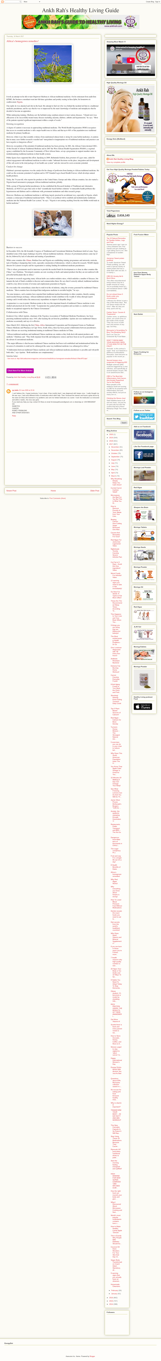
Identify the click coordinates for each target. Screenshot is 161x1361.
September (115, 457)
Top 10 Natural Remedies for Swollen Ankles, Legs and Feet (116, 240)
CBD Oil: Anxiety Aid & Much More (115, 277)
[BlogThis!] (48, 377)
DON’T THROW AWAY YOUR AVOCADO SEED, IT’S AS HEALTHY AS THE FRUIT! (116, 343)
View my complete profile (116, 162)
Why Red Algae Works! (114, 881)
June (113, 466)
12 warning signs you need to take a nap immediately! (116, 584)
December (115, 447)
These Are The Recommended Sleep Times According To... (116, 606)
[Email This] (46, 377)
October (114, 453)
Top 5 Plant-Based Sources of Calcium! (116, 711)
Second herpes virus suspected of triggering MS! (117, 361)
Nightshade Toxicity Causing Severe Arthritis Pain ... (116, 554)
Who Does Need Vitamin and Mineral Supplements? (116, 938)
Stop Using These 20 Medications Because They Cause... (116, 1141)
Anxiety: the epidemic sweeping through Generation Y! (116, 816)
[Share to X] (51, 377)
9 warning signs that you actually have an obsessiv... (116, 1277)
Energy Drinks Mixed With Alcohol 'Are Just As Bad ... (116, 1071)
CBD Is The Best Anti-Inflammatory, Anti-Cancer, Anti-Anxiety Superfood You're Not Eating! (116, 379)
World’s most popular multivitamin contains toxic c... (116, 1219)
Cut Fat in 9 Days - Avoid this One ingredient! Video (116, 566)
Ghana (28, 260)
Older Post (94, 491)
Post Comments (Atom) (58, 498)
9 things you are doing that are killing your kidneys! (115, 629)
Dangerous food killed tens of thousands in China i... (116, 841)
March (113, 476)
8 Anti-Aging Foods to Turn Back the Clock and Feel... (116, 688)
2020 (111, 434)
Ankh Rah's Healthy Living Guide (80, 10)
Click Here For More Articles (20, 371)
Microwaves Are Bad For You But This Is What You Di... (116, 499)
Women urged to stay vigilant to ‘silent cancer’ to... (116, 1051)
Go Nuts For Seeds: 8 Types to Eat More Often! (116, 595)
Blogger (92, 1356)
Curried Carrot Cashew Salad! (116, 490)
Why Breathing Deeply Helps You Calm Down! (116, 482)
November (115, 450)
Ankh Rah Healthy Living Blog (121, 159)
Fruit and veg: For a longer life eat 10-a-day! (116, 859)
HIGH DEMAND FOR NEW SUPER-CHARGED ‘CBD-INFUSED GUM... (116, 1181)
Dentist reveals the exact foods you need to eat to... (116, 915)
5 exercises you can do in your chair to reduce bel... (116, 746)
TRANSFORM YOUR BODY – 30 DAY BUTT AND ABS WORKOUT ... (116, 1116)
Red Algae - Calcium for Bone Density (116, 721)
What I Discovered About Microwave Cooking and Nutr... (116, 1207)
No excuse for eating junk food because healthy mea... (116, 1095)
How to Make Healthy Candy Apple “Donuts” (116, 1229)
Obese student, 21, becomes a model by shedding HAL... (116, 996)
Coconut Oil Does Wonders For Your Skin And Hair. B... (115, 1252)
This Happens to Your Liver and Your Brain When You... (116, 618)
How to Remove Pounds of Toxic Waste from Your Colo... (116, 511)
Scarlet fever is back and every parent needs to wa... (116, 1028)
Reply (14, 416)
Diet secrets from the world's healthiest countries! (115, 926)
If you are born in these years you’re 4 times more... (116, 950)
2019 (111, 438)
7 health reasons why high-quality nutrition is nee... (116, 961)
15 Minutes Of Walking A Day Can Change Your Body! (116, 781)
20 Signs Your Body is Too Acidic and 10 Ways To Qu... (116, 973)
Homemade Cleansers (115, 1285)
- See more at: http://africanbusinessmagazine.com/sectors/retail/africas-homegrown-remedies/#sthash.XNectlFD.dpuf (46, 358)
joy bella (15, 390)
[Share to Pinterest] (55, 377)
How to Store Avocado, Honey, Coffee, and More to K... (116, 1040)
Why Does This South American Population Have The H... (116, 758)
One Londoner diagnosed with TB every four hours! (116, 651)
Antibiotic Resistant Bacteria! (115, 661)
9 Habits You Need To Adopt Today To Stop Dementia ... (116, 984)
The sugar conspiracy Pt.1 (116, 851)
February (115, 1290)
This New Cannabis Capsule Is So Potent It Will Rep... (116, 1129)
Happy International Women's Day (116, 1061)
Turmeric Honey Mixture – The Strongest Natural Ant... (115, 733)
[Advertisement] (52, 468)
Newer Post (11, 491)
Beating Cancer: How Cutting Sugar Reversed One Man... (116, 524)
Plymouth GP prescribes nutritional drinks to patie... (116, 1153)
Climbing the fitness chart (116, 398)
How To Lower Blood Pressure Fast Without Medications (116, 904)
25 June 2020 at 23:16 (26, 390)
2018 (111, 441)
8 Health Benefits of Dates (115, 867)
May (113, 469)
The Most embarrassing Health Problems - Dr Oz (116, 640)
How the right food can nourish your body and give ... (116, 1195)
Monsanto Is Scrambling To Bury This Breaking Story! (117, 331)
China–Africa (40, 325)
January (114, 1294)
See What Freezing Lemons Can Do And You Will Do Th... (116, 793)
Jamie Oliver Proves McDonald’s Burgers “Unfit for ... (116, 804)
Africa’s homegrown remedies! (116, 874)
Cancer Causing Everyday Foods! (115, 678)
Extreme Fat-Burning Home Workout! (116, 669)
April (113, 473)
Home (53, 491)
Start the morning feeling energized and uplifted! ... (116, 1166)
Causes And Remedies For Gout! (115, 535)
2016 (111, 1298)
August (114, 460)
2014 (111, 1304)
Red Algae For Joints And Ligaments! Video (116, 543)
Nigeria (19, 102)
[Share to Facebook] (53, 377)
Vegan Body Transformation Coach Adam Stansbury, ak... (116, 1265)
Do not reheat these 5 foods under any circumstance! (115, 296)
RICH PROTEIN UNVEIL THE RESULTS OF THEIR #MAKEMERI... (116, 1010)
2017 (111, 444)
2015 (111, 1301)
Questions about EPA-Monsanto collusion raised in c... (116, 1082)
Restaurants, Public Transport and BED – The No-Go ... (116, 829)
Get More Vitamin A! (115, 1020)
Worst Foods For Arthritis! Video (116, 575)
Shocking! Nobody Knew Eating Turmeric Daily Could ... (116, 700)
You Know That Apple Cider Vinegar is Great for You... (116, 770)
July (113, 463)
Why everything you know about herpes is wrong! (115, 892)
